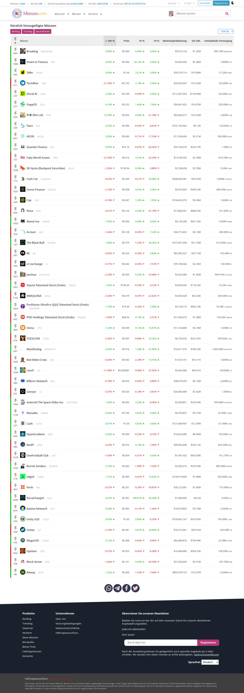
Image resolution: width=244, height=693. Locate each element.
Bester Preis (29, 646)
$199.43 (125, 285)
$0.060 (125, 136)
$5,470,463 (181, 189)
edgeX (35, 477)
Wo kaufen (28, 642)
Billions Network (41, 381)
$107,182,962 (179, 125)
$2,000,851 (181, 402)
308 (15, 531)
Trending (27, 31)
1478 (15, 457)
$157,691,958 (179, 242)
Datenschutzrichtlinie (68, 628)
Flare (33, 126)
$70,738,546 (180, 263)
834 (15, 553)
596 (15, 563)
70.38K (224, 306)
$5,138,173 (181, 306)
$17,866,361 (180, 210)
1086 (15, 63)
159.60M (226, 253)
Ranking (16, 31)
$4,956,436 (181, 61)
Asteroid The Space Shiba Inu (52, 402)
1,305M (227, 391)
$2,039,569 (181, 285)
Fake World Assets (42, 157)
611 (15, 85)
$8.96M (197, 434)
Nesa (34, 211)
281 (15, 255)
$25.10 (125, 146)
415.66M (224, 242)
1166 (15, 297)
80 (15, 574)
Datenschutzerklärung (206, 654)
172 (15, 180)
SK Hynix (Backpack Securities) (50, 168)
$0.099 (125, 434)
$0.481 (125, 529)
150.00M (225, 93)
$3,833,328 (181, 295)
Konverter (27, 656)
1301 (15, 276)
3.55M (226, 497)
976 (15, 340)
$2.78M (197, 157)
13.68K (226, 168)
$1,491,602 (181, 455)
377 (15, 106)
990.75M (223, 51)
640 (15, 436)
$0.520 (125, 253)
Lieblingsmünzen (31, 651)
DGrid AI (36, 94)
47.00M (225, 412)
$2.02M (197, 391)
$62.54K (196, 295)
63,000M (226, 370)
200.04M (225, 295)
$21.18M (196, 242)
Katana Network (41, 508)
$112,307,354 (179, 93)
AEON (35, 136)
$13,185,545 (180, 157)
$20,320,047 (180, 83)
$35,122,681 (180, 487)
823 (15, 510)
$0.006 (125, 125)
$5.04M (197, 200)
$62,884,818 (180, 540)
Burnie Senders (42, 466)
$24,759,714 (180, 72)
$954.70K (196, 551)
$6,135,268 (181, 221)
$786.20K (196, 349)
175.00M (225, 487)
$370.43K (196, 466)
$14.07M (196, 104)
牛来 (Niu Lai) (39, 115)
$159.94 (125, 168)
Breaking (39, 51)
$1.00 (126, 423)
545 (15, 74)
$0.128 (125, 232)
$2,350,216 (181, 466)
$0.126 (125, 210)
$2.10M (197, 381)
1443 (15, 361)
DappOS (36, 104)
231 (15, 425)
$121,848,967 (179, 423)
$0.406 (125, 572)
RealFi (35, 445)
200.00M (225, 104)
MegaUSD (38, 540)
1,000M (226, 61)
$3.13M (197, 508)
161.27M (225, 455)
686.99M (224, 189)
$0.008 (125, 189)
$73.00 (125, 306)
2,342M (226, 508)
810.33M (225, 157)
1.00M (227, 146)
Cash (34, 423)
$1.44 (126, 72)
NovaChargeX (39, 498)
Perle (33, 487)
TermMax (36, 83)
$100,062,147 (179, 519)
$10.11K (196, 359)
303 (15, 265)
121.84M (225, 423)
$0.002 (125, 359)
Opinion (36, 551)
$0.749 (125, 93)
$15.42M (196, 83)
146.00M (226, 529)
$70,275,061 (180, 529)
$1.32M (197, 51)
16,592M (225, 125)
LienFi (33, 370)
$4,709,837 (181, 412)
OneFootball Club (41, 455)
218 (15, 478)
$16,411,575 (180, 349)
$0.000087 (123, 370)
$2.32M (197, 263)
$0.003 (125, 274)
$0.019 (125, 295)
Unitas (34, 530)
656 (15, 212)
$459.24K (196, 189)
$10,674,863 (180, 508)
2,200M (226, 572)
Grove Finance (41, 189)
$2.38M (197, 61)
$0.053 (125, 551)
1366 (15, 404)
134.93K (224, 317)
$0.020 (125, 381)
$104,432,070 (179, 200)
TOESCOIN (38, 338)
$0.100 (125, 412)
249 (15, 202)
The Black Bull (41, 243)
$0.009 (125, 51)
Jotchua (38, 274)
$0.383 (125, 476)
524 (15, 234)
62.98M (225, 540)
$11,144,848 (180, 327)
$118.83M (195, 93)
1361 (15, 287)
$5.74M (197, 327)
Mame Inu (38, 221)
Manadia (37, 413)
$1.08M (197, 317)
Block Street (38, 562)
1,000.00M (222, 349)
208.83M (225, 232)
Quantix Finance (40, 147)
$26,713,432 (180, 232)
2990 (15, 499)
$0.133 (125, 83)
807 (15, 138)
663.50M (225, 444)
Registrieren (221, 3)
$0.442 (125, 263)
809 (15, 329)
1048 (15, 372)
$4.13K (197, 125)
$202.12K (196, 444)
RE (31, 253)
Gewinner (27, 628)
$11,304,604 (180, 136)
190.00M (225, 434)
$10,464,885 (180, 551)
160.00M (226, 263)
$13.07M (196, 572)
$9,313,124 (181, 51)
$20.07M (196, 178)
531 (15, 393)
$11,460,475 (180, 317)
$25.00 (197, 497)
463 (15, 489)
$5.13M (197, 232)
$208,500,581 (179, 178)
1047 (15, 191)
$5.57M (197, 561)
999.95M (225, 338)
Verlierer (27, 632)
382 (15, 446)
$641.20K (196, 221)
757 (15, 159)
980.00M (224, 466)
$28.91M (196, 529)
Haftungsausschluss (67, 632)
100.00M (225, 519)
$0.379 (125, 242)
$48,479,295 (180, 381)
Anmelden (205, 3)
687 (15, 351)
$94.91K (196, 370)
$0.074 (125, 444)
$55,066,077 (180, 115)
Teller (35, 72)
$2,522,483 (181, 274)
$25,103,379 (180, 146)
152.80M (225, 83)
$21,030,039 (180, 561)
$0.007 (125, 338)
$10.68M (196, 72)
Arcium (35, 232)
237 (15, 95)
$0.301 (125, 497)
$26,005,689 (180, 391)
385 (15, 383)
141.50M (225, 210)
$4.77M (197, 412)
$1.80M (197, 487)
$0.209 (125, 178)
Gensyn (34, 392)
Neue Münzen (43, 31)
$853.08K (196, 455)
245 (15, 127)
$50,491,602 (180, 104)
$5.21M (197, 136)
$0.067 (125, 200)
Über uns (61, 618)
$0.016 (125, 157)
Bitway (35, 572)
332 (15, 542)
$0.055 (125, 115)
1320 (15, 468)
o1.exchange (37, 264)
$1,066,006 (181, 497)
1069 (15, 308)
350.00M (225, 476)
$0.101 (125, 561)
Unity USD (38, 519)
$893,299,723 (179, 572)
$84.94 (125, 317)
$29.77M (196, 253)
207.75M (225, 561)
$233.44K (196, 402)
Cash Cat (39, 179)
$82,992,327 (180, 253)
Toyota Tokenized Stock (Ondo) (51, 285)
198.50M (225, 551)
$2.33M (197, 168)
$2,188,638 (181, 168)
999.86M (223, 402)
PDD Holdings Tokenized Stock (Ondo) (56, 317)
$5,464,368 (181, 370)
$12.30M (196, 423)
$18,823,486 (180, 434)
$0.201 (125, 487)
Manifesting (41, 349)
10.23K (225, 285)
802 (15, 319)
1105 (15, 414)
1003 (15, 223)
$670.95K (196, 519)
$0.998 (125, 540)
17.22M (225, 72)
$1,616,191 (181, 359)
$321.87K (196, 338)
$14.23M (196, 115)
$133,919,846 (179, 476)
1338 (15, 170)
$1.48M (197, 476)
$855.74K (196, 306)
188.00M (224, 136)
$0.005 (125, 61)
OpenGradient (40, 434)
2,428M (226, 381)
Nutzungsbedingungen (68, 623)
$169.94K (196, 540)
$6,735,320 (181, 338)
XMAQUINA (39, 296)
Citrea (34, 328)
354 (15, 117)
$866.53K (196, 210)
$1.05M (197, 274)
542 (15, 148)
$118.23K (196, 285)
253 (15, 521)
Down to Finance (41, 62)
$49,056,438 (180, 444)
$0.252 (125, 104)
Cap (33, 200)
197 (15, 244)
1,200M (226, 327)
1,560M (226, 200)
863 (15, 53)
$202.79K (196, 146)
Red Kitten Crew (40, 360)
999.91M (223, 274)
